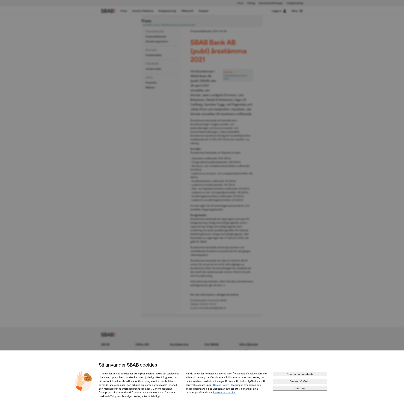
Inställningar (300, 388)
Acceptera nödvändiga (300, 381)
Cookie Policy (221, 384)
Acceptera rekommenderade (300, 374)
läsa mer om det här (224, 392)
